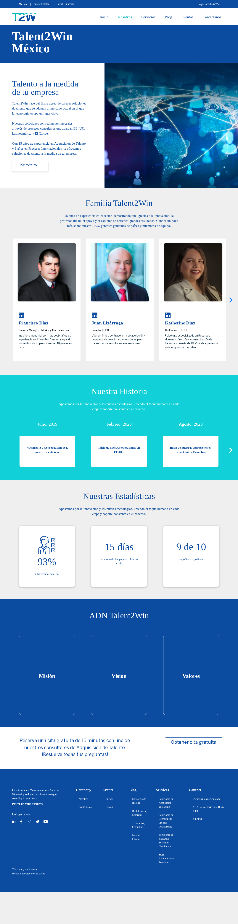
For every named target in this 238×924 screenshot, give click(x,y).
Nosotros (125, 17)
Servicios (148, 17)
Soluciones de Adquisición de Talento (166, 803)
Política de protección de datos (28, 874)
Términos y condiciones (24, 870)
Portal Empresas (65, 4)
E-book (109, 807)
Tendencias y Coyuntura (139, 825)
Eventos (187, 17)
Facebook (22, 820)
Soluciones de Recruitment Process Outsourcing (166, 821)
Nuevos (109, 799)
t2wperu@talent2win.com (206, 799)
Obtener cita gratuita (193, 742)
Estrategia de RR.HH (139, 801)
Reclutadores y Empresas (140, 813)
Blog (168, 17)
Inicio (104, 17)
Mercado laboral (136, 837)
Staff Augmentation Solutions (166, 858)
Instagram (30, 820)
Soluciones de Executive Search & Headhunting (166, 840)
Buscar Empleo (41, 4)
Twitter (38, 820)
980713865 (198, 819)
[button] (230, 300)
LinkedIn (15, 820)
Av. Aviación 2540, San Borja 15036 (208, 809)
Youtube (46, 820)
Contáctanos (212, 17)
